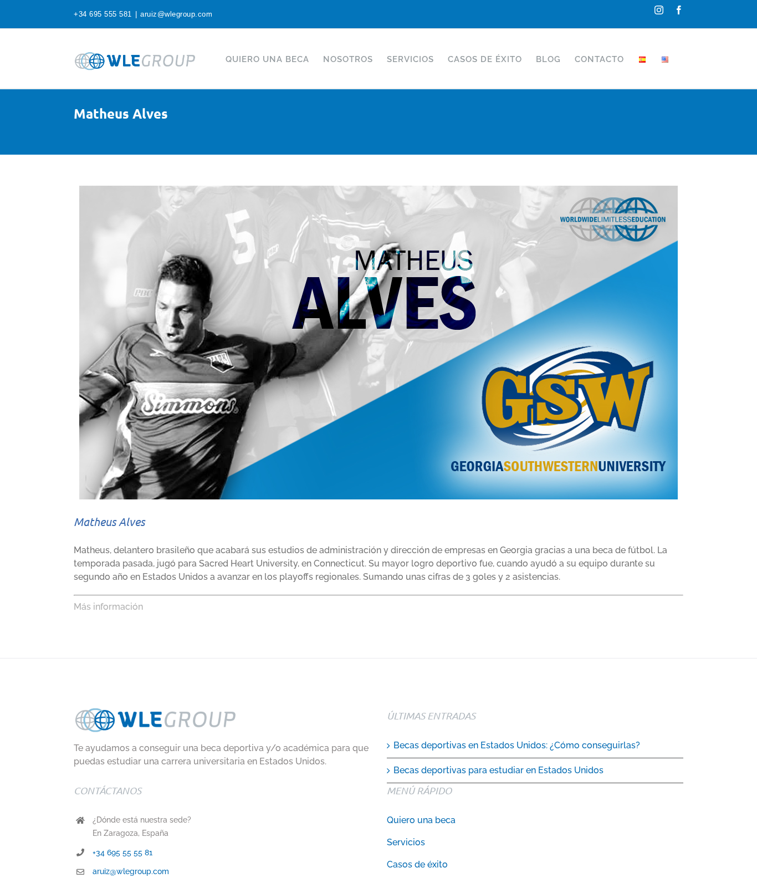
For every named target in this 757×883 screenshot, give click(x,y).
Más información (108, 606)
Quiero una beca (421, 820)
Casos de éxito (417, 864)
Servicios (406, 842)
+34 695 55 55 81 (122, 852)
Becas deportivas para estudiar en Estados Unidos (498, 770)
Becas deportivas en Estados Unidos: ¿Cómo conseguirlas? (516, 745)
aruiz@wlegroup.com (176, 14)
